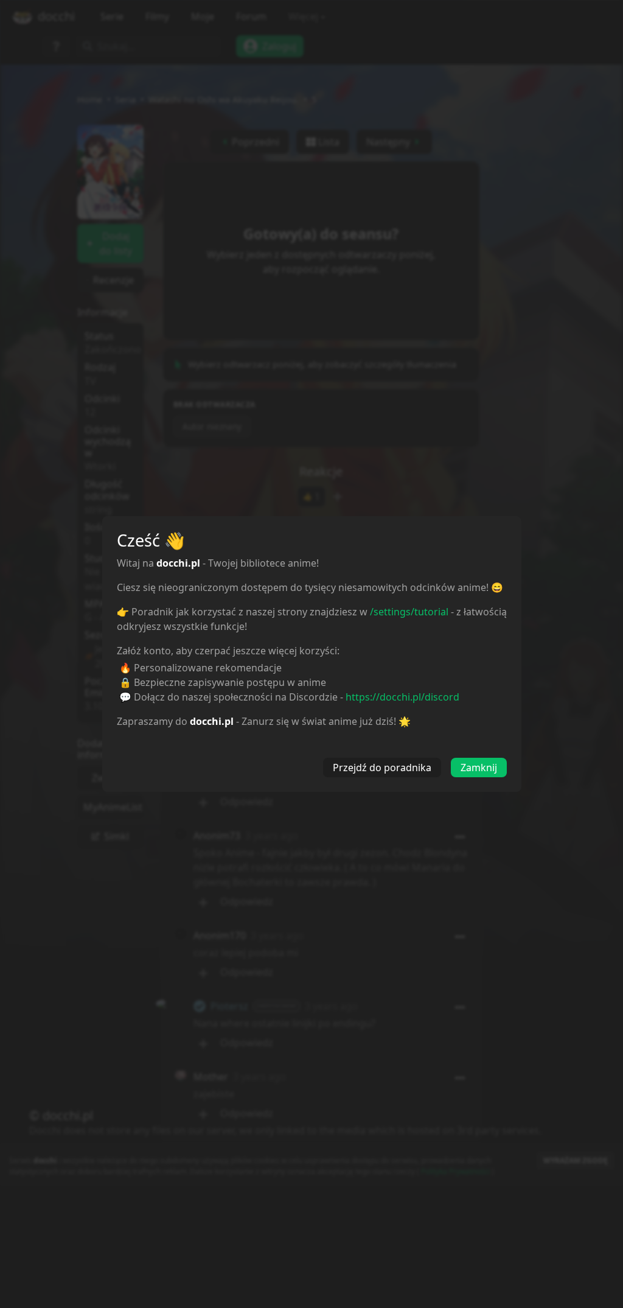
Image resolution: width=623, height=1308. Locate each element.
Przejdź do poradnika (382, 767)
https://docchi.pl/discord (402, 697)
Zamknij (479, 767)
